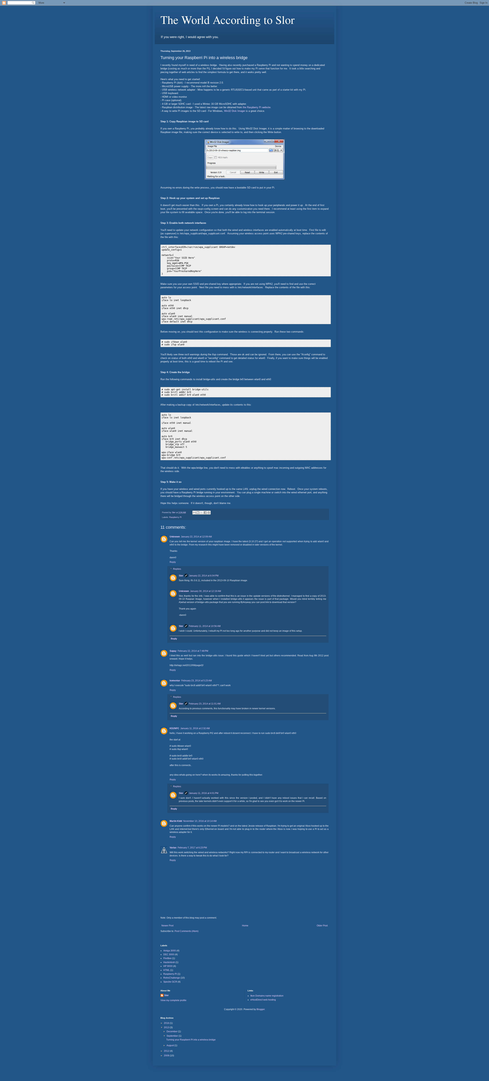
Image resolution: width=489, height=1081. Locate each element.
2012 (167, 1051)
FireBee (167, 958)
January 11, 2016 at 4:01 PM (203, 793)
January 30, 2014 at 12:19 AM (205, 591)
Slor (181, 575)
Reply (173, 562)
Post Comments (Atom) (186, 931)
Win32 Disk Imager (234, 111)
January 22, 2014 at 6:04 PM (204, 575)
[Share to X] (201, 513)
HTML (166, 970)
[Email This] (194, 513)
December (172, 1031)
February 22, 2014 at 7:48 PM (193, 651)
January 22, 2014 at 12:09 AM (196, 536)
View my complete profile (173, 1000)
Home (245, 925)
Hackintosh (169, 962)
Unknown (175, 536)
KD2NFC (174, 728)
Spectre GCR (170, 981)
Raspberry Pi (175, 517)
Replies (177, 569)
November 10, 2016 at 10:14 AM (200, 821)
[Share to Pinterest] (209, 513)
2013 (167, 1027)
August (170, 1045)
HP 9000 (167, 966)
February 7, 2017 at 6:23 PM (192, 847)
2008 (167, 1055)
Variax (173, 847)
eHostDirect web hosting (263, 999)
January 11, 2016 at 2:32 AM (195, 728)
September (173, 1036)
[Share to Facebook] (205, 513)
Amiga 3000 (169, 950)
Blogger (261, 1009)
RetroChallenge (171, 977)
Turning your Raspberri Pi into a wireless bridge (191, 1039)
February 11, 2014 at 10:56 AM (205, 626)
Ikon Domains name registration (266, 995)
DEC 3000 (168, 954)
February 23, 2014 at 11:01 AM (205, 703)
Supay (173, 651)
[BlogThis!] (198, 513)
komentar (175, 680)
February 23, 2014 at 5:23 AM (196, 680)
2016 (167, 1023)
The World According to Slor (227, 19)
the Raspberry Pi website (256, 107)
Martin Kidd (176, 821)
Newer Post (167, 925)
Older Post (322, 925)
